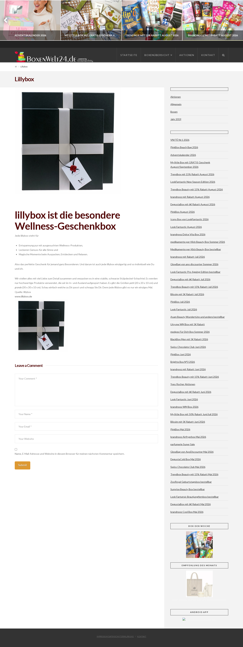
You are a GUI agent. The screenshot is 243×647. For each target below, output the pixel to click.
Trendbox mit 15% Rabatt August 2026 (192, 174)
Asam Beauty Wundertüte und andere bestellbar (197, 316)
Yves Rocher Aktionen (182, 384)
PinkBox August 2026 (182, 211)
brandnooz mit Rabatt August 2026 (190, 196)
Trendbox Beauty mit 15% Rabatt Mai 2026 (194, 474)
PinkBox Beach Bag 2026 (184, 147)
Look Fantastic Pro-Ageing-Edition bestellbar (195, 271)
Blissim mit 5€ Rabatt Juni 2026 (187, 421)
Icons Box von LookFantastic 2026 (189, 219)
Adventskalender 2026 (183, 154)
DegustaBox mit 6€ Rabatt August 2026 (192, 204)
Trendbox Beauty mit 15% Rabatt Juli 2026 (194, 286)
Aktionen (175, 96)
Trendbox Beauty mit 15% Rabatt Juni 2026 (194, 376)
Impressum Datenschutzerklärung (115, 636)
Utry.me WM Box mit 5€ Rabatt (187, 324)
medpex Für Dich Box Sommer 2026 (190, 331)
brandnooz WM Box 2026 (184, 406)
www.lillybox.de (23, 296)
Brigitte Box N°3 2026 (182, 361)
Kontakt (141, 636)
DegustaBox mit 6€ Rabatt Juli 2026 (190, 279)
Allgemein (175, 104)
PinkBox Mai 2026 (180, 429)
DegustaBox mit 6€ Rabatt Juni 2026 (190, 391)
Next (235, 20)
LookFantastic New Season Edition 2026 (192, 181)
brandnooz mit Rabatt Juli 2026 (187, 256)
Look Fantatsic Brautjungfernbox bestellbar (194, 496)
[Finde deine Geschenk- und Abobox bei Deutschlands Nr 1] (55, 56)
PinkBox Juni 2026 (180, 354)
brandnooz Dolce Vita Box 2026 (187, 234)
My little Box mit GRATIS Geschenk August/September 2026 (190, 164)
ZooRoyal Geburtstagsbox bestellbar (191, 481)
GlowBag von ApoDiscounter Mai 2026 (191, 451)
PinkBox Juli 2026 (180, 301)
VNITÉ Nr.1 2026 (179, 139)
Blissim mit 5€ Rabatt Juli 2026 (187, 294)
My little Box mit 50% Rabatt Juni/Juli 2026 (194, 414)
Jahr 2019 (175, 119)
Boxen (174, 111)
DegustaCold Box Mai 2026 (185, 459)
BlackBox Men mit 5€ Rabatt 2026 (189, 339)
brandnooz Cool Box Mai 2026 (186, 511)
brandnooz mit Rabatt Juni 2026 (188, 369)
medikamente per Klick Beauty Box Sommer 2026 (197, 241)
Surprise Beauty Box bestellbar (187, 489)
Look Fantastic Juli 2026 (183, 309)
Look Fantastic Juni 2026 (184, 399)
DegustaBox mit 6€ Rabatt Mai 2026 (190, 504)
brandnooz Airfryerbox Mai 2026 (188, 436)
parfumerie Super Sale (182, 444)
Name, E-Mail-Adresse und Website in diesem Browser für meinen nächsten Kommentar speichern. (70, 453)
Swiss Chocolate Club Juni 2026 (188, 346)
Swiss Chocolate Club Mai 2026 (187, 466)
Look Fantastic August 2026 (186, 226)
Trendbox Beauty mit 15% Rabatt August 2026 (196, 189)
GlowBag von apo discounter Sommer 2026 (194, 264)
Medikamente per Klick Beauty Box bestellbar (195, 249)
